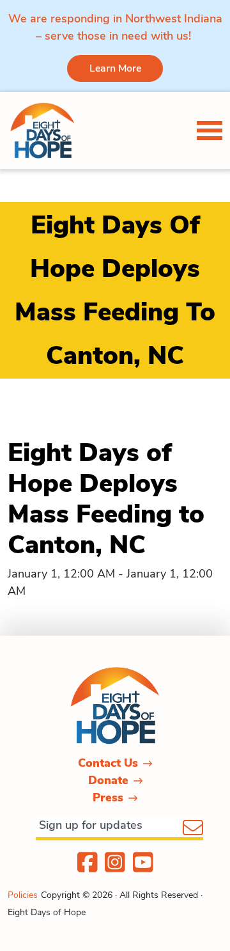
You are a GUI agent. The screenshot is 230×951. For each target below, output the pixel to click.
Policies (23, 895)
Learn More (115, 68)
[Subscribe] (193, 828)
